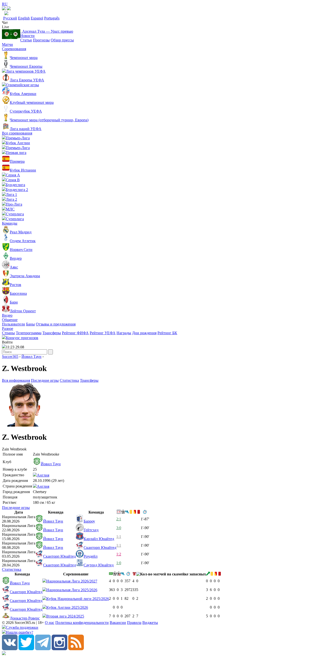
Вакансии (118, 622)
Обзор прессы (62, 40)
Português (51, 18)
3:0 (118, 528)
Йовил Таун (31, 356)
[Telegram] (43, 649)
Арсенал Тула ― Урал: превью (46, 31)
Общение (10, 320)
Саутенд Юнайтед (99, 565)
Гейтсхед (91, 530)
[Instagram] (59, 649)
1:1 (118, 536)
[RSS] (76, 649)
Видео (7, 315)
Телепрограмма (28, 333)
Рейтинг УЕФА (103, 333)
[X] (26, 649)
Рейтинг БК (167, 333)
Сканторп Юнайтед (100, 547)
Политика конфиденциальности (82, 622)
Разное (7, 328)
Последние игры (45, 380)
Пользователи (13, 324)
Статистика (69, 380)
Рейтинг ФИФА (75, 333)
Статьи (26, 40)
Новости (27, 36)
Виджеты (150, 622)
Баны (30, 324)
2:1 (118, 519)
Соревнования (14, 49)
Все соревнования (17, 133)
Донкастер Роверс (25, 618)
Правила (134, 622)
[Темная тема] (4, 9)
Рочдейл (91, 556)
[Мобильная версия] (9, 9)
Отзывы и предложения (56, 324)
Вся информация (16, 380)
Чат (5, 22)
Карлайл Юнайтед (99, 539)
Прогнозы (41, 40)
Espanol (37, 18)
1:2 (118, 554)
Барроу (89, 521)
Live (5, 27)
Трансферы (51, 333)
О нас (49, 622)
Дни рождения (144, 333)
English (24, 18)
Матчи (7, 44)
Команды (9, 223)
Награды (124, 333)
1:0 (118, 563)
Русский (10, 18)
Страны (8, 333)
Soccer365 (10, 356)
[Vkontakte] (10, 649)
